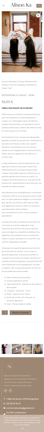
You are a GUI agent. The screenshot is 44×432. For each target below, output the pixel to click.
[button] (3, 5)
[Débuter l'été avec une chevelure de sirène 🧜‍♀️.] (27, 349)
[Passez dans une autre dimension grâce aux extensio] (38, 349)
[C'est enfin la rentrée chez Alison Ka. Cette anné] (6, 349)
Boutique (13, 81)
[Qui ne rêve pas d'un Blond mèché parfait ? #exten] (17, 349)
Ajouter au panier (20, 313)
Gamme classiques (17, 85)
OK (22, 428)
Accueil (5, 81)
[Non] (41, 423)
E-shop (21, 81)
